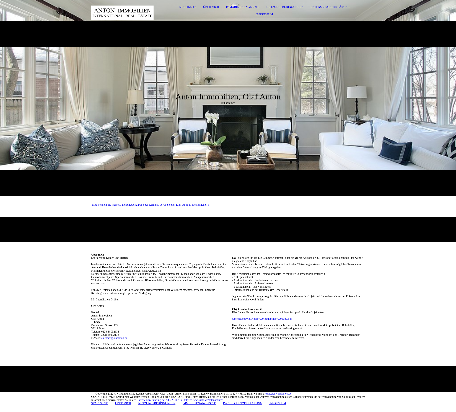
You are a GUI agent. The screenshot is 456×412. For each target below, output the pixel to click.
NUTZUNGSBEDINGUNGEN (285, 6)
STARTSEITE (187, 6)
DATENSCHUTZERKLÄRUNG (330, 6)
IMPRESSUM (264, 14)
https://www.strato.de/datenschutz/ (203, 399)
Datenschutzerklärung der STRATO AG (159, 399)
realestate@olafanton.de (113, 337)
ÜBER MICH (211, 6)
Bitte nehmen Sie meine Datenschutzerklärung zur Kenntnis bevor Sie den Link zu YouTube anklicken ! (150, 204)
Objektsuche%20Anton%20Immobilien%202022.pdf (262, 318)
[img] (122, 12)
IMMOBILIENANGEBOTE (242, 6)
